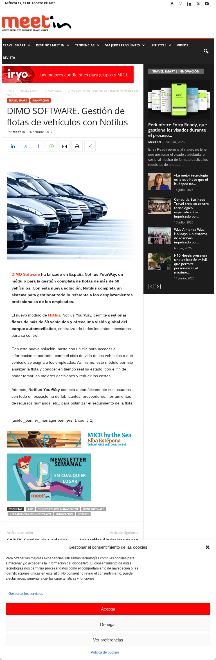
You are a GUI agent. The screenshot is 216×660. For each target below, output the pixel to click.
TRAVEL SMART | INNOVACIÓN (175, 71)
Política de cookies (105, 652)
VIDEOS (182, 45)
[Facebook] (171, 4)
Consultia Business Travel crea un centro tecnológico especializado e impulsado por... (191, 208)
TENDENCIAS (84, 45)
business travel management (58, 509)
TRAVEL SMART (14, 45)
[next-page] (158, 286)
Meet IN (154, 142)
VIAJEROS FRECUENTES (122, 45)
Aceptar (108, 609)
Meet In (19, 132)
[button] (207, 547)
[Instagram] (180, 4)
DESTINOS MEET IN (50, 45)
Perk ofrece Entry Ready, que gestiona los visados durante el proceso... (177, 130)
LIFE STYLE (158, 45)
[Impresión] (77, 146)
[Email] (64, 146)
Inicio (10, 90)
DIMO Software (26, 274)
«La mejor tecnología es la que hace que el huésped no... (191, 179)
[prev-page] (151, 286)
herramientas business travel (30, 514)
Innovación (64, 514)
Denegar (108, 624)
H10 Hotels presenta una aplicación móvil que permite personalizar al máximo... (190, 264)
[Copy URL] (90, 146)
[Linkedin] (189, 4)
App (30, 509)
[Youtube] (206, 4)
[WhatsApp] (51, 146)
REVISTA (9, 57)
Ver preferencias (108, 640)
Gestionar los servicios (25, 594)
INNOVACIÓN (53, 90)
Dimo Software (93, 509)
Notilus (54, 315)
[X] (198, 4)
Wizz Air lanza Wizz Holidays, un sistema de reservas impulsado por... (190, 236)
